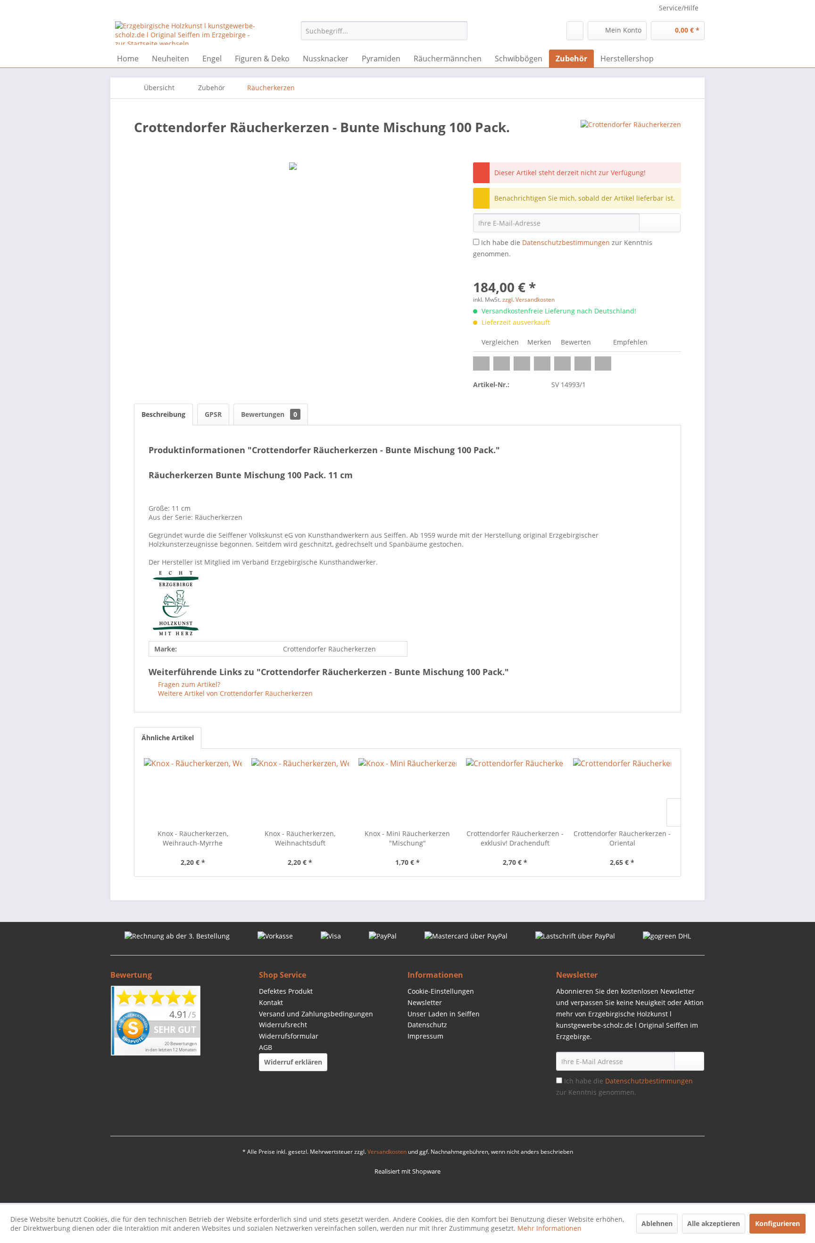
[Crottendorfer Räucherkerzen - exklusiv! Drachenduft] (515, 791)
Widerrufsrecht (283, 1024)
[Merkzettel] (574, 30)
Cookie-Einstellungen (441, 991)
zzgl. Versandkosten (528, 300)
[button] (481, 363)
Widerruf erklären (293, 1061)
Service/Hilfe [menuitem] (678, 7)
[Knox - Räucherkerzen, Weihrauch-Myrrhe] (193, 791)
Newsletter (425, 1002)
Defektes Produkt (286, 991)
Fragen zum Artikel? (188, 684)
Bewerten (576, 342)
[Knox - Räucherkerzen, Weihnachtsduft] (300, 791)
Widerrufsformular (288, 1036)
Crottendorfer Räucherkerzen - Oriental (622, 838)
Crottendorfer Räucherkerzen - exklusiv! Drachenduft (515, 838)
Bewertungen (269, 414)
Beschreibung (163, 414)
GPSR (213, 414)
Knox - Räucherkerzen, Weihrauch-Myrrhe (193, 838)
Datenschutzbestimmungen (566, 242)
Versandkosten (387, 1152)
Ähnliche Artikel (167, 737)
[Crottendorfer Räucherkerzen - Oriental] (622, 791)
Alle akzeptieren (713, 1223)
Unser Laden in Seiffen (444, 1013)
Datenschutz (427, 1024)
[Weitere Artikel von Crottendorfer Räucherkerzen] (631, 136)
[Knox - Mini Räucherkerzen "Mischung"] (407, 791)
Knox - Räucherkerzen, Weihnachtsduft (300, 838)
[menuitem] (384, 30)
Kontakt (271, 1002)
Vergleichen (499, 342)
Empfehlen (629, 342)
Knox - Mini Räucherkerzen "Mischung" (407, 838)
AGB (265, 1047)
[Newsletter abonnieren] (689, 1061)
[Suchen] (458, 30)
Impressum (425, 1036)
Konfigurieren (777, 1223)
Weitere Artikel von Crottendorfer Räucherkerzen (234, 693)
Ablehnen (657, 1223)
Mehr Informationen (549, 1228)
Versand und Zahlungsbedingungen (316, 1013)
